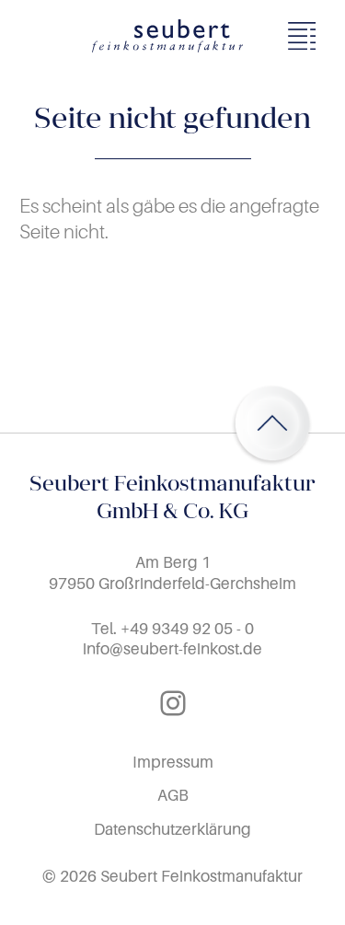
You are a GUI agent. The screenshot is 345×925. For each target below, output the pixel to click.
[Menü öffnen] (307, 36)
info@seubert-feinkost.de (172, 648)
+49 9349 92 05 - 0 (187, 628)
